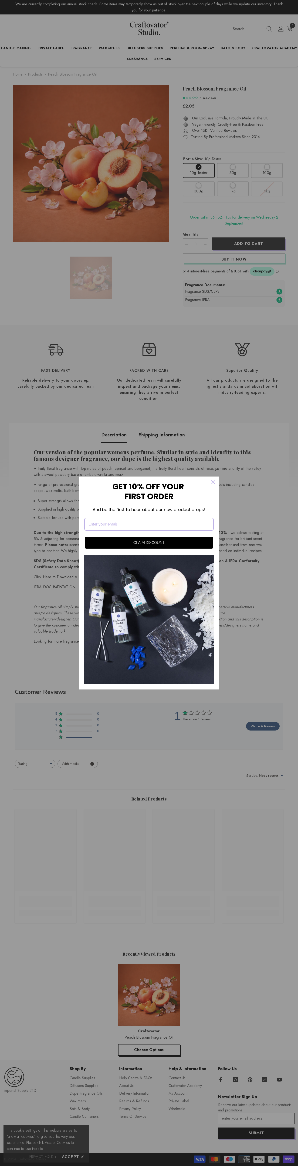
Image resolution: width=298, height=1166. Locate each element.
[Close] (213, 482)
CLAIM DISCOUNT (149, 542)
